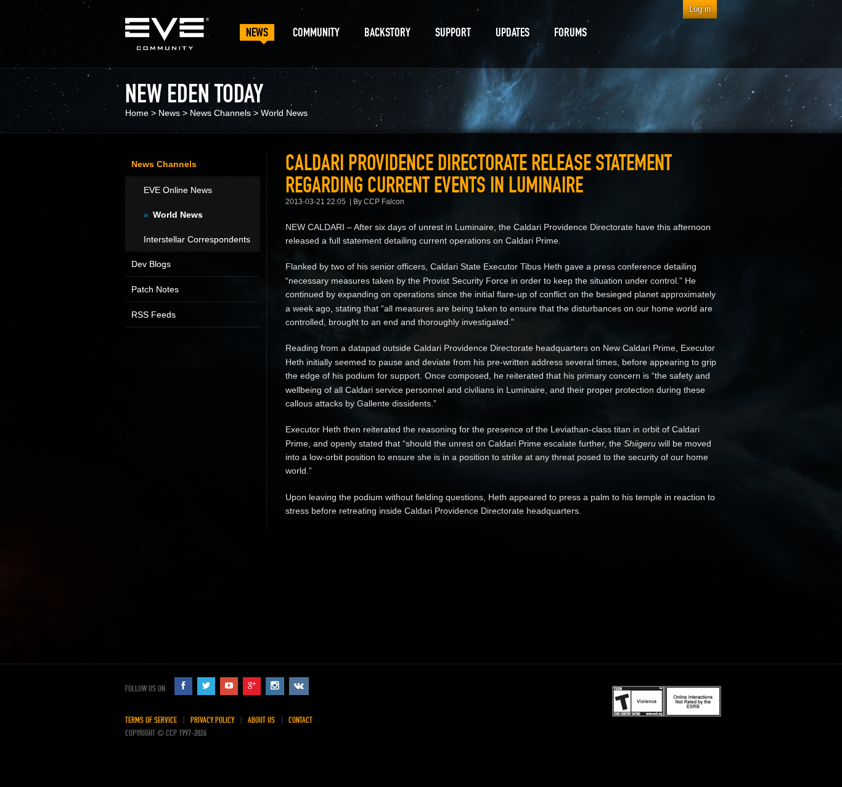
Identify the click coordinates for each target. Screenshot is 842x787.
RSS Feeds (153, 314)
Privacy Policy (212, 720)
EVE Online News (178, 190)
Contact (300, 720)
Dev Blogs (151, 264)
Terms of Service (151, 720)
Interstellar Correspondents (197, 239)
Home (137, 113)
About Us (261, 720)
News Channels (220, 113)
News (169, 113)
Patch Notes (155, 289)
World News (284, 113)
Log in (700, 9)
